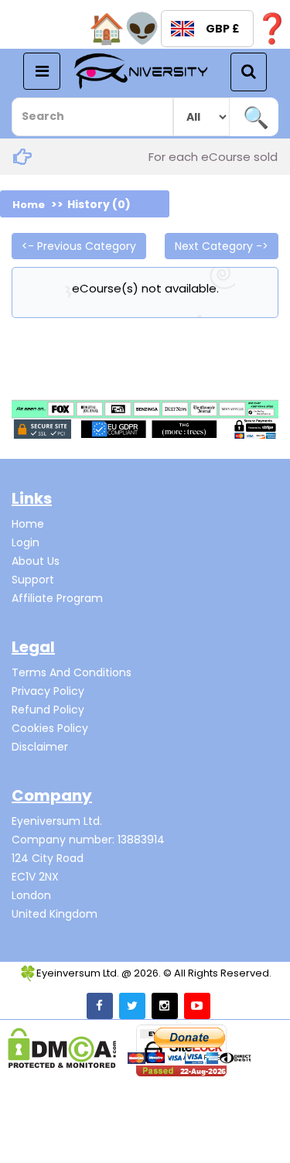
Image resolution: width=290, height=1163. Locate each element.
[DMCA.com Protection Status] (62, 1048)
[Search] (256, 117)
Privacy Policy (48, 691)
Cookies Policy (50, 728)
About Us (36, 561)
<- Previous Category (79, 246)
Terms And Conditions (71, 672)
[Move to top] (263, 1136)
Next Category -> (221, 246)
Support (33, 579)
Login (25, 542)
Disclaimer (40, 746)
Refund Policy (48, 709)
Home (28, 204)
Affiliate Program (57, 598)
